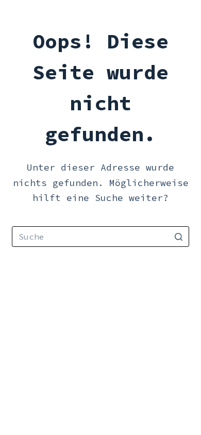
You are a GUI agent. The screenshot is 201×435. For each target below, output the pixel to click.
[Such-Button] (179, 236)
